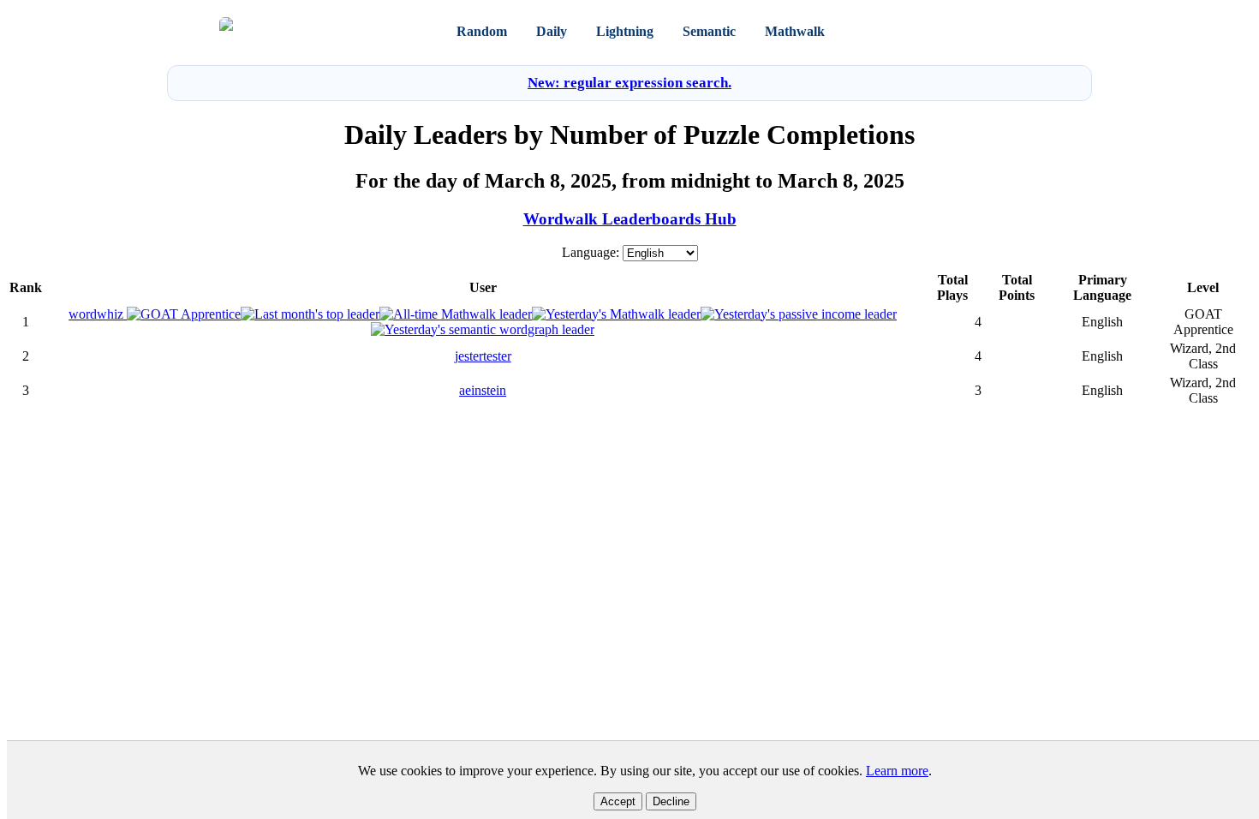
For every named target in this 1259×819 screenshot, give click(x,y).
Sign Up (1018, 31)
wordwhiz (98, 314)
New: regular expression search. (629, 83)
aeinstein (482, 390)
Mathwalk (795, 31)
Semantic (709, 31)
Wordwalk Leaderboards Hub (630, 219)
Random (481, 31)
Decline (671, 801)
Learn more (897, 770)
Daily (551, 31)
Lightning (624, 31)
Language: (590, 252)
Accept (617, 801)
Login (971, 31)
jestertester (483, 356)
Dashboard (887, 31)
